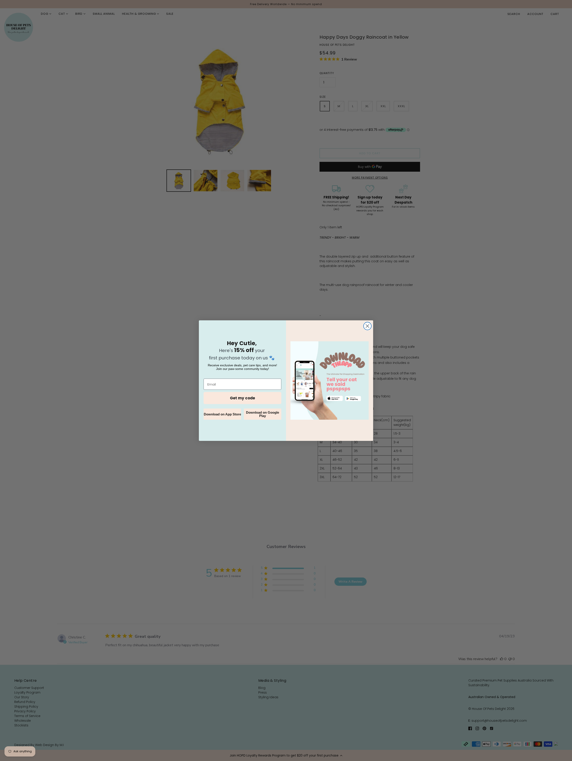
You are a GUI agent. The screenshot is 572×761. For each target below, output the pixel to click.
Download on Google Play (262, 414)
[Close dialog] (367, 326)
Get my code (242, 398)
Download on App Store (222, 414)
